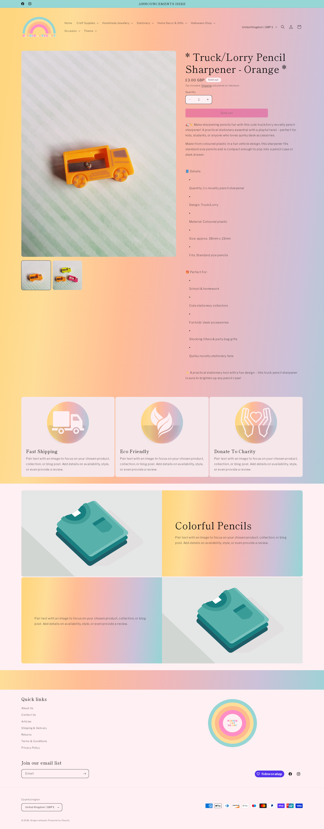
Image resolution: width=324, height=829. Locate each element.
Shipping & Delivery (34, 728)
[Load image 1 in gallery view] (36, 275)
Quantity (190, 91)
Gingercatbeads (39, 820)
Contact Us (28, 714)
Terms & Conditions (34, 741)
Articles (26, 721)
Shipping (206, 85)
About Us (27, 708)
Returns (26, 734)
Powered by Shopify (59, 820)
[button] (87, 23)
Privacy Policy (30, 747)
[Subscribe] (84, 773)
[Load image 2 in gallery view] (67, 275)
